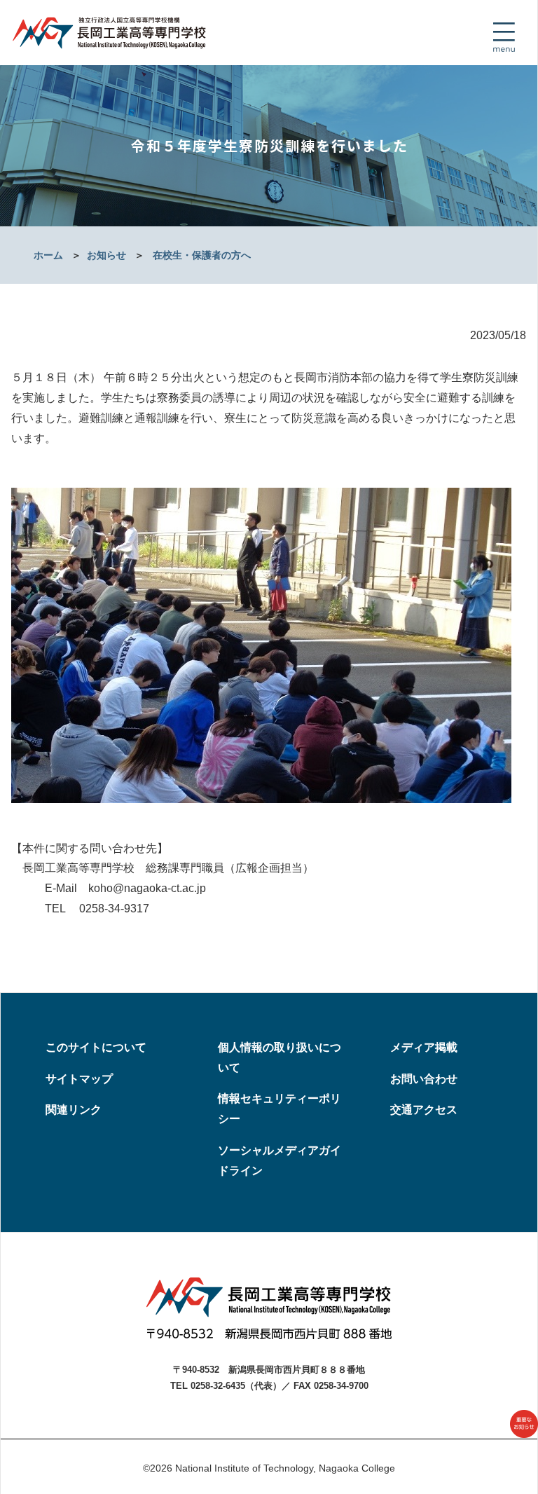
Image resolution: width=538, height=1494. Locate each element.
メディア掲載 (423, 1047)
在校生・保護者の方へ (202, 255)
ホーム (48, 255)
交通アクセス (423, 1110)
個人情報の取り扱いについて (279, 1057)
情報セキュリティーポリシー (279, 1108)
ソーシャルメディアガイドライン (279, 1160)
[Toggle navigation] (503, 37)
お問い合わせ (423, 1079)
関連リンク (74, 1110)
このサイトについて (96, 1047)
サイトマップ (79, 1079)
